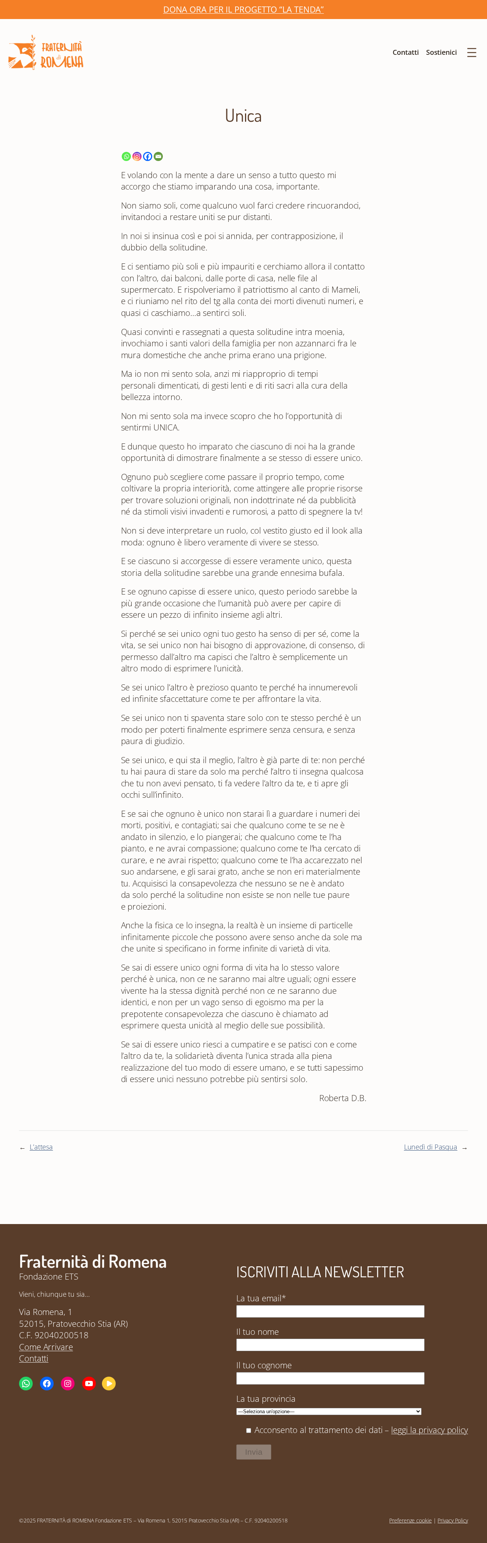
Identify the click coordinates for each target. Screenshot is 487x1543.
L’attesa (41, 1146)
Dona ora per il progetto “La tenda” (243, 9)
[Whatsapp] (126, 156)
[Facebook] (147, 156)
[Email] (158, 156)
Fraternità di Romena (93, 1261)
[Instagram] (137, 156)
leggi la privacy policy (429, 1429)
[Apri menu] (471, 52)
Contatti (33, 1358)
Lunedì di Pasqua (430, 1146)
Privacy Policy (453, 1520)
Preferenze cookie (410, 1520)
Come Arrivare (46, 1346)
